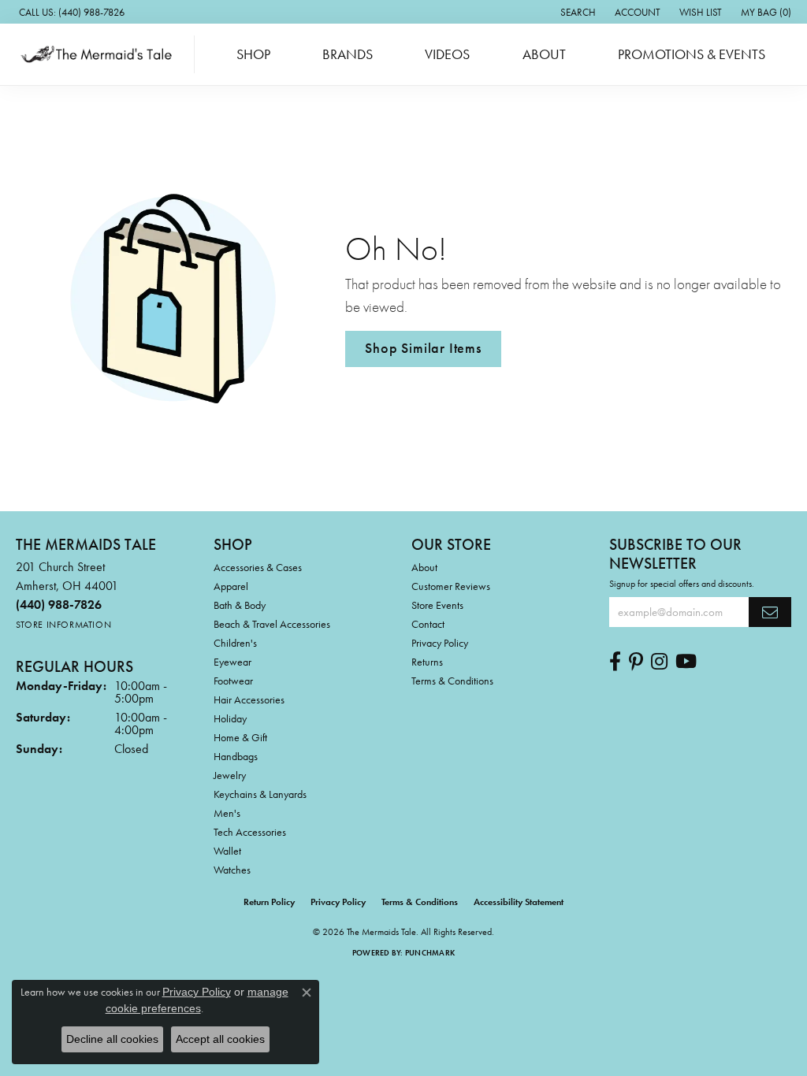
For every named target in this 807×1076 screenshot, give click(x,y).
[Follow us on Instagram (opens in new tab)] (659, 661)
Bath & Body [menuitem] (240, 605)
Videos (447, 54)
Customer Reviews (450, 586)
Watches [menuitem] (232, 870)
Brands (347, 54)
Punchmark (430, 953)
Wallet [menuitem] (227, 851)
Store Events (437, 605)
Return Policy (269, 902)
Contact (427, 624)
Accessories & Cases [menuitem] (258, 567)
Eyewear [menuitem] (232, 662)
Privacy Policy (439, 643)
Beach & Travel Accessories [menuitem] (272, 624)
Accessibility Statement (518, 902)
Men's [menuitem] (227, 813)
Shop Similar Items (423, 348)
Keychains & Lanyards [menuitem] (260, 794)
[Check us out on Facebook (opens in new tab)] (615, 661)
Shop (253, 54)
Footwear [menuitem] (233, 680)
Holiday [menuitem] (230, 718)
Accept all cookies (220, 1039)
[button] (576, 12)
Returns (427, 662)
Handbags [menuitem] (236, 756)
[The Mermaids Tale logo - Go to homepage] (101, 54)
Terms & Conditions (452, 680)
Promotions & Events (691, 54)
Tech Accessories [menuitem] (250, 832)
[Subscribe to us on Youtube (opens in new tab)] (686, 661)
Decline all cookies (112, 1039)
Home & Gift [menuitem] (240, 737)
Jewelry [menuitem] (230, 775)
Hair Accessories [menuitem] (249, 699)
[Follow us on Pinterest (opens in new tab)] (636, 661)
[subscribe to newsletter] (770, 612)
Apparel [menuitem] (231, 586)
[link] (70, 12)
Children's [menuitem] (235, 643)
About (544, 54)
